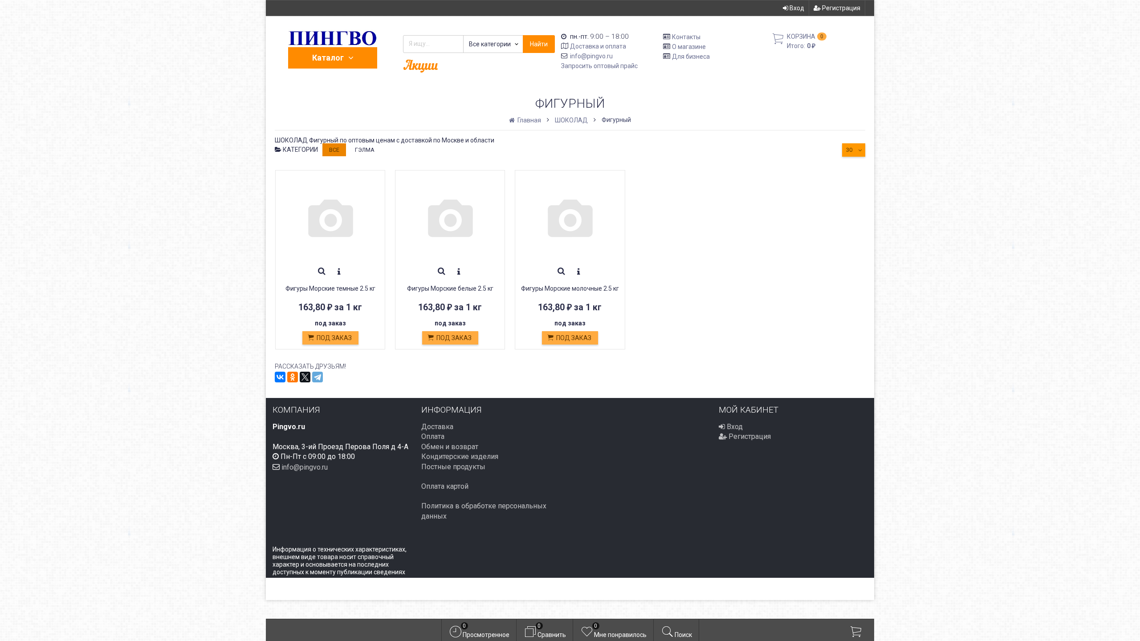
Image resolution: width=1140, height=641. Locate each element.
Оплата (432, 436)
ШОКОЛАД (571, 120)
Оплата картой (444, 486)
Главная (528, 120)
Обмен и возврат (449, 446)
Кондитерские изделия (459, 456)
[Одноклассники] (292, 377)
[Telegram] (317, 377)
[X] (305, 377)
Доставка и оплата (598, 46)
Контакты (686, 37)
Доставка (437, 426)
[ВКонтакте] (280, 377)
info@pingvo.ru (591, 56)
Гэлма (365, 149)
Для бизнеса (691, 56)
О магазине (689, 46)
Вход (796, 8)
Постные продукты (453, 466)
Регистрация (840, 8)
